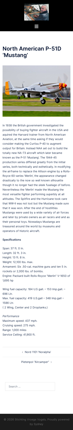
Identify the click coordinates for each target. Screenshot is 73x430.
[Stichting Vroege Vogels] (36, 11)
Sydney (38, 424)
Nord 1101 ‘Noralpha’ (38, 352)
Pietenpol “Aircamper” (35, 362)
